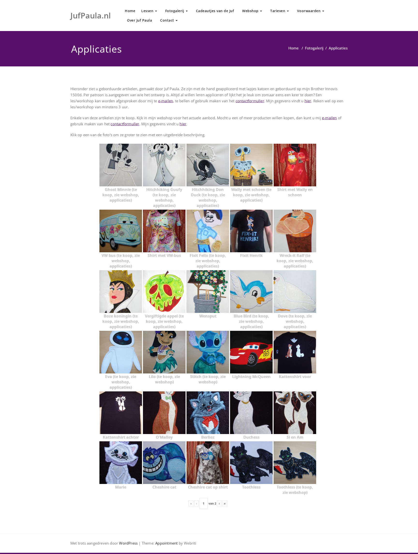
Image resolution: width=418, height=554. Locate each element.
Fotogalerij (175, 10)
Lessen (148, 10)
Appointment (166, 543)
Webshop (251, 10)
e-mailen (165, 100)
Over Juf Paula (139, 20)
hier (308, 100)
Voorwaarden (309, 10)
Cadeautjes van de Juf (215, 10)
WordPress (128, 543)
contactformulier (250, 100)
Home (130, 10)
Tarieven (278, 10)
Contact (167, 20)
